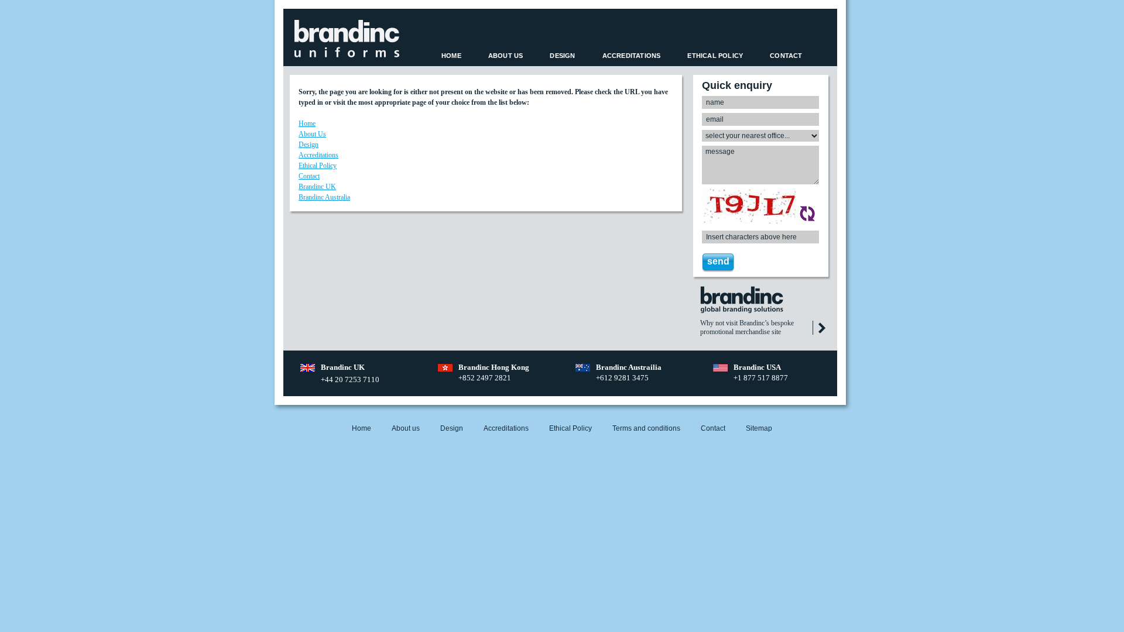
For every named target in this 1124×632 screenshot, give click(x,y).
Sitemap (759, 428)
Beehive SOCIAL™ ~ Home (346, 38)
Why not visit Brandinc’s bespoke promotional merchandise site (747, 327)
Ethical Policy (715, 55)
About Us (505, 55)
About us (406, 428)
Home (451, 55)
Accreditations (631, 55)
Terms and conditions (646, 428)
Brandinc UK (317, 187)
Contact (786, 55)
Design (562, 55)
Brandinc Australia (324, 197)
